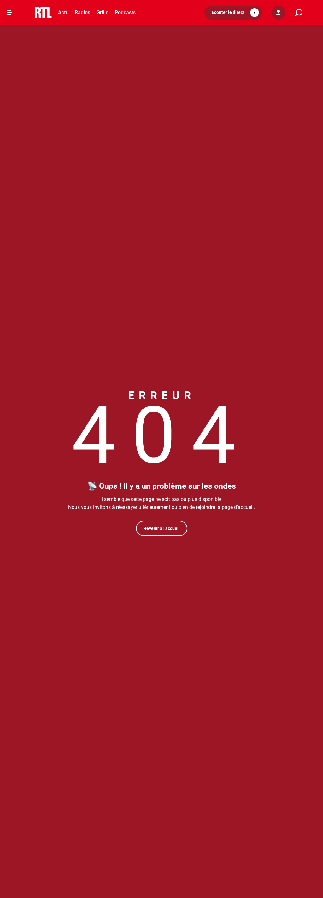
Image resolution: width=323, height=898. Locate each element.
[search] (298, 13)
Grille (103, 12)
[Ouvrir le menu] (9, 12)
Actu (63, 12)
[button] (233, 13)
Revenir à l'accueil (162, 528)
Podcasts (125, 12)
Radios (82, 12)
